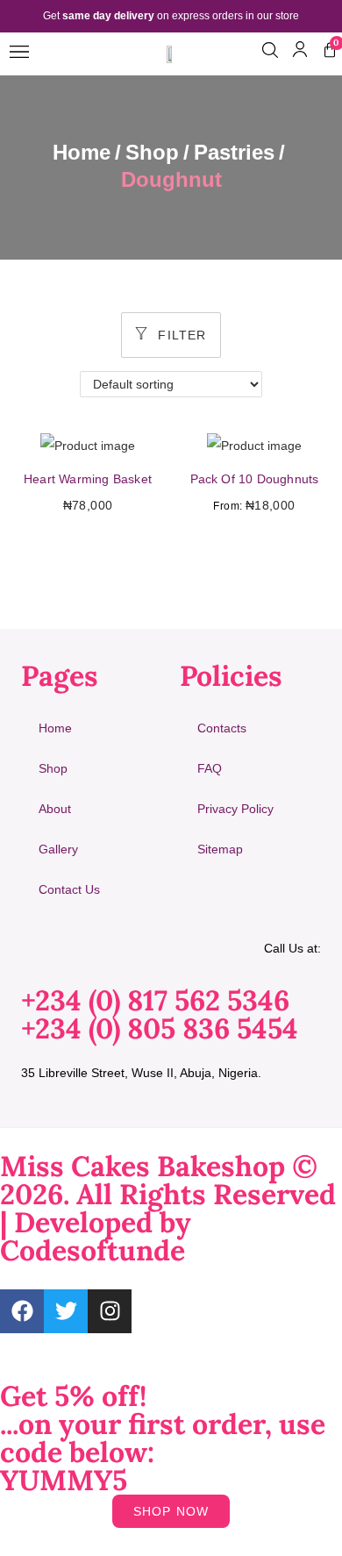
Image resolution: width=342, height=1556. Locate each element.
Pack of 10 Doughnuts (254, 479)
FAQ (209, 768)
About (55, 809)
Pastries (234, 152)
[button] (18, 53)
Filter (179, 335)
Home (81, 152)
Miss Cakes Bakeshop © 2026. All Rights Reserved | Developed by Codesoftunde (168, 1208)
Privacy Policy (235, 809)
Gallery (58, 849)
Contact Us (69, 889)
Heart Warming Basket (88, 479)
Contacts (221, 728)
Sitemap (220, 849)
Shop (152, 152)
